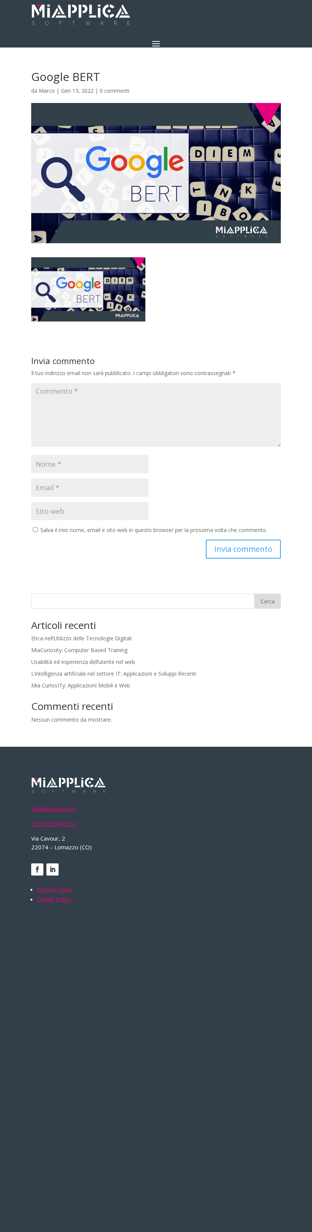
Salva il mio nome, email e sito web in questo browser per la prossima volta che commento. (153, 530)
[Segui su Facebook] (37, 869)
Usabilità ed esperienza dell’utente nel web (83, 661)
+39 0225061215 (54, 823)
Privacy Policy (55, 889)
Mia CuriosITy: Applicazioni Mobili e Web (80, 685)
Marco (47, 90)
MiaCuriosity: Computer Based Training (79, 650)
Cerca (268, 601)
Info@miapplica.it (53, 808)
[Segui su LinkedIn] (52, 869)
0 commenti (114, 90)
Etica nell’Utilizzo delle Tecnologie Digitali (81, 638)
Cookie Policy (54, 899)
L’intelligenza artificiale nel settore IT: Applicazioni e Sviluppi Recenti (113, 673)
